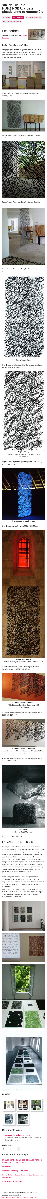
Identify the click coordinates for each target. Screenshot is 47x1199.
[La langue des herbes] (9, 1105)
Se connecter (16, 1197)
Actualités (6, 17)
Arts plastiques (18, 17)
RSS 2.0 (33, 1197)
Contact (25, 1197)
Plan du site (6, 1197)
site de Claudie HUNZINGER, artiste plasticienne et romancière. (23, 8)
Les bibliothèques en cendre (12, 1181)
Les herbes (6, 1166)
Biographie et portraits (33, 17)
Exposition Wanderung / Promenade (15, 1171)
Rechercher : (7, 1145)
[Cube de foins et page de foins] (23, 1119)
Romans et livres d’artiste (12, 21)
